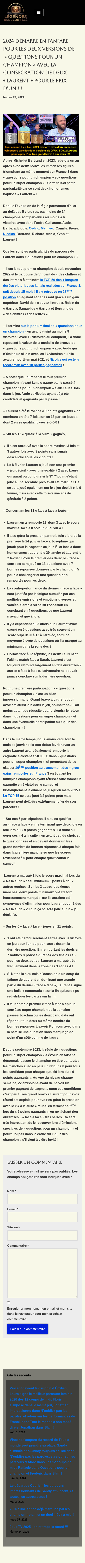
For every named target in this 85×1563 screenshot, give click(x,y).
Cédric (34, 228)
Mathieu (47, 228)
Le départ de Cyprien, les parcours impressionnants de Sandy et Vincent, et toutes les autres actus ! (41, 1491)
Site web (13, 1227)
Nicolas (9, 234)
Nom (11, 1191)
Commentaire (18, 1245)
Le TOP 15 (11, 795)
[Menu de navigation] (39, 12)
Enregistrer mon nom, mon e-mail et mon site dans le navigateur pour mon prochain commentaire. (39, 1314)
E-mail (12, 1209)
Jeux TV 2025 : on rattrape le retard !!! (39, 1527)
